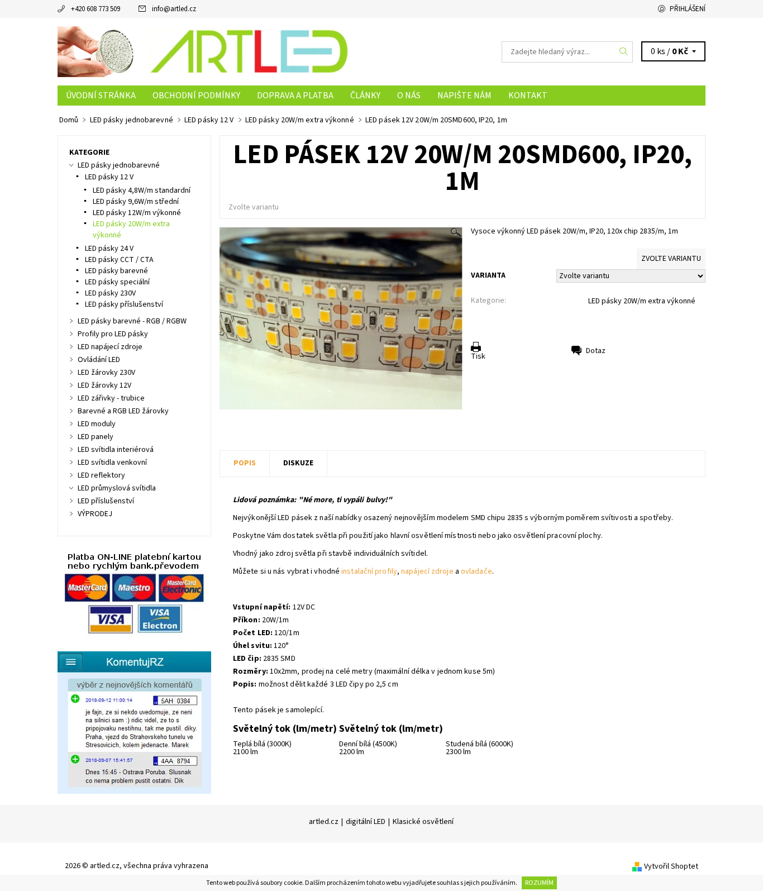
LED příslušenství (106, 501)
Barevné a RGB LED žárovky (123, 411)
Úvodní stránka (101, 95)
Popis (244, 463)
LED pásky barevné (116, 271)
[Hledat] (624, 52)
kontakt (527, 95)
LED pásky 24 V (109, 248)
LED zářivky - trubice (111, 398)
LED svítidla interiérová (116, 449)
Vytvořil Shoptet (671, 866)
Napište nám (464, 95)
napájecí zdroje (427, 571)
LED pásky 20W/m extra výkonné (641, 301)
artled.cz (323, 822)
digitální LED (365, 822)
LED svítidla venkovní (112, 462)
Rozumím (539, 883)
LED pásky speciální (117, 282)
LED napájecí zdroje (110, 346)
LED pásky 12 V (109, 177)
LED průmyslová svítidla (117, 488)
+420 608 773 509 (95, 9)
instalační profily (369, 571)
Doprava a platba (295, 95)
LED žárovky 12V (104, 385)
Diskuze (298, 463)
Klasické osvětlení (423, 822)
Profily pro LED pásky (113, 334)
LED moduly (97, 424)
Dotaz (595, 350)
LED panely (95, 436)
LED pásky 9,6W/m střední (136, 201)
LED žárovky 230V (106, 372)
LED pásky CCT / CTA (119, 259)
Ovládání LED (99, 359)
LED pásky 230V (110, 293)
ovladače (476, 571)
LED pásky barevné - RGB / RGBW (132, 321)
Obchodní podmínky (196, 95)
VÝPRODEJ (95, 514)
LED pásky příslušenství (124, 304)
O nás (409, 95)
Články (365, 95)
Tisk (478, 356)
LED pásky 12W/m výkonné (137, 212)
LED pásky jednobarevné (119, 165)
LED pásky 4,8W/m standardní (141, 190)
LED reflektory (101, 475)
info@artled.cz (174, 9)
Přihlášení (687, 9)
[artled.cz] (203, 51)
